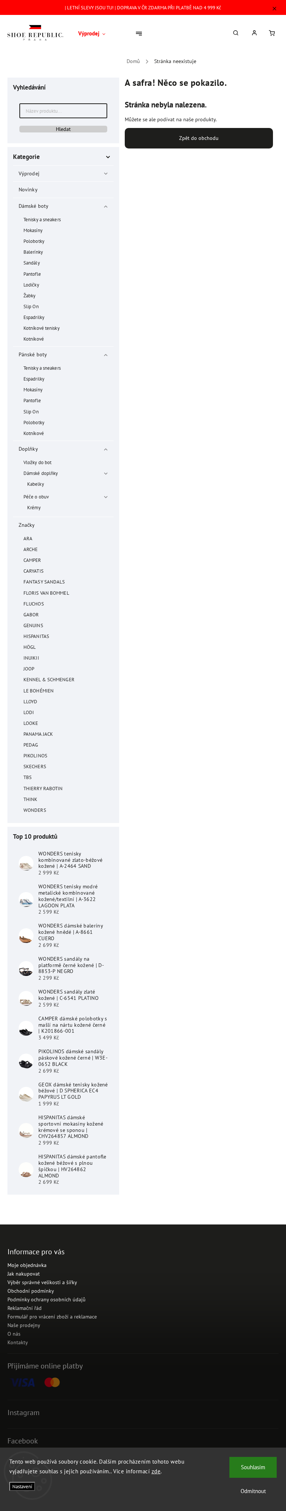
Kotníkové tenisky (41, 328)
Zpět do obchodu (199, 138)
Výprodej (29, 173)
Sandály (31, 263)
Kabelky (35, 484)
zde (156, 1471)
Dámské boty (33, 206)
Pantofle (32, 274)
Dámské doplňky (40, 473)
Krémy (34, 507)
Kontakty (17, 1342)
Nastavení (22, 1486)
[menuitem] (94, 33)
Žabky (29, 295)
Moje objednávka (27, 1265)
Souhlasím (253, 1467)
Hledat (63, 129)
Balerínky (33, 252)
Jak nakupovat (23, 1273)
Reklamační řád (24, 1308)
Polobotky (33, 241)
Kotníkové (33, 339)
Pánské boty (33, 354)
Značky (27, 525)
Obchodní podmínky (30, 1291)
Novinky (28, 189)
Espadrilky (33, 317)
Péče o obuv (36, 497)
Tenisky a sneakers (42, 219)
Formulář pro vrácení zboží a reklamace (52, 1316)
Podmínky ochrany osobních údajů (46, 1299)
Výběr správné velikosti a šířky (42, 1282)
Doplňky (28, 448)
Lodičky (31, 285)
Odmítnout (253, 1491)
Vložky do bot (37, 462)
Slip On (31, 306)
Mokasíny (32, 230)
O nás (13, 1333)
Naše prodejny (23, 1325)
